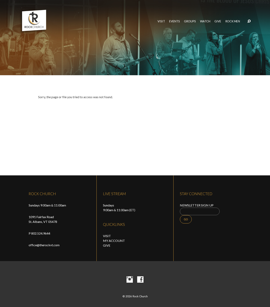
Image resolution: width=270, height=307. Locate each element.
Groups (190, 21)
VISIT (107, 236)
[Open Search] (249, 21)
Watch (205, 21)
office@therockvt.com (44, 245)
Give (217, 21)
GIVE (106, 245)
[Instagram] (130, 279)
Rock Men (232, 21)
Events (174, 21)
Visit (161, 21)
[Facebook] (140, 279)
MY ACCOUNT (114, 240)
